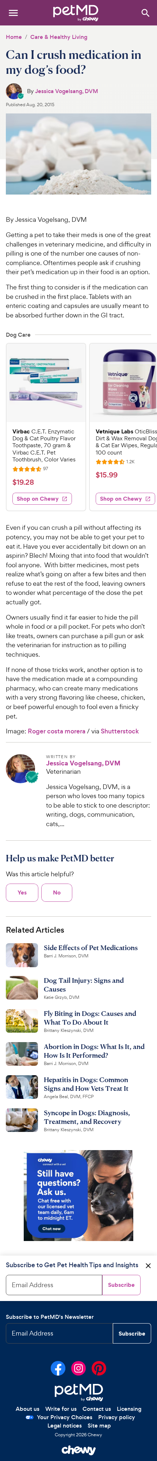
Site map (99, 1425)
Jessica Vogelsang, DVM (66, 91)
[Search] (145, 12)
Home (14, 36)
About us (27, 1408)
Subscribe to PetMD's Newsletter (50, 1317)
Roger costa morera (56, 731)
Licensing (129, 1408)
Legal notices (64, 1425)
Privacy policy (116, 1417)
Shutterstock (120, 731)
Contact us (97, 1408)
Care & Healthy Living (58, 36)
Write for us (61, 1408)
